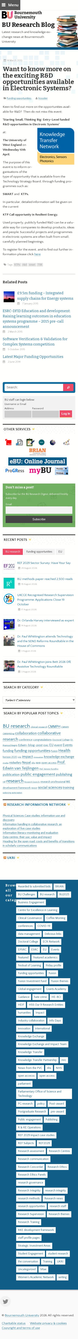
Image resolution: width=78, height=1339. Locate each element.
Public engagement (29, 1119)
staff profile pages (29, 1237)
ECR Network (51, 941)
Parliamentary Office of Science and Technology (39, 1094)
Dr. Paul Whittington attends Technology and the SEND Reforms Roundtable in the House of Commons (45, 641)
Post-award (56, 1103)
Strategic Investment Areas (34, 1245)
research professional (52, 781)
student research (58, 1253)
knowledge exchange (59, 757)
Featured (23, 957)
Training (47, 1261)
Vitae (43, 1269)
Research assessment (31, 1151)
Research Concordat (30, 1167)
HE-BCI (56, 997)
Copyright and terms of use (21, 1328)
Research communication (33, 1159)
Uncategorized (27, 1269)
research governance (30, 1182)
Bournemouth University (23, 17)
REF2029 (44, 1143)
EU (51, 745)
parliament (24, 1083)
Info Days (55, 1020)
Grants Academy (56, 989)
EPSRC (22, 949)
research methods (29, 1198)
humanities (24, 1012)
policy (41, 1103)
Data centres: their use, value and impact (27, 837)
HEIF (21, 1004)
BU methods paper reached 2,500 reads (45, 579)
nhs (33, 763)
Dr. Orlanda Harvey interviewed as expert (45, 620)
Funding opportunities (19, 98)
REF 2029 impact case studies (36, 1135)
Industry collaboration (31, 1020)
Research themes (59, 1214)
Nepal (26, 762)
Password (38, 408)
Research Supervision (31, 1214)
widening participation (12, 793)
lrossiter (43, 98)
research (15, 781)
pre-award (57, 1111)
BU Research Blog (28, 24)
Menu (13, 5)
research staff (58, 1206)
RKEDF (34, 788)
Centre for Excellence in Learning (37, 910)
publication (11, 775)
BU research (16, 726)
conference (25, 739)
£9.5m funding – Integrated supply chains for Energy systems (45, 295)
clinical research (39, 727)
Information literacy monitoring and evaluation (30, 832)
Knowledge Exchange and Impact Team (42, 1044)
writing (62, 1277)
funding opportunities (32, 751)
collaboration (26, 733)
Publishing (52, 1119)
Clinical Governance (30, 918)
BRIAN (59, 886)
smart (32, 264)
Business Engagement (31, 902)
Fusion (54, 751)
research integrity (55, 1190)
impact (27, 757)
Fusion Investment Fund (32, 981)
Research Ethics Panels (32, 1174)
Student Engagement (30, 1253)
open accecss (26, 1075)
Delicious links (53, 933)
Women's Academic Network (36, 1277)
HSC (19, 757)
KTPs (17, 264)
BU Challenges (26, 894)
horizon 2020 (10, 757)
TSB (40, 264)
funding (8, 751)
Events (68, 745)
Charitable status (14, 1323)
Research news (53, 1198)
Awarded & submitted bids (34, 886)
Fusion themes (59, 981)
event (58, 745)
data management (29, 933)
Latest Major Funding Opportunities (33, 357)
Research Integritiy (29, 1190)
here (37, 254)
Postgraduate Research (32, 1111)
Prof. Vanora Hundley (48, 769)
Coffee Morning (55, 918)
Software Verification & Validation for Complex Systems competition (35, 341)
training (68, 788)
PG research (25, 1103)
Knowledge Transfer (30, 1052)
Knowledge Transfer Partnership (37, 1060)
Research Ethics (57, 1167)
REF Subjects (26, 1143)
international (42, 1028)
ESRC (46, 745)
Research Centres (59, 1151)
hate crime (40, 997)
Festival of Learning (29, 965)
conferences (25, 926)
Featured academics (45, 957)
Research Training (28, 1222)
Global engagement (29, 989)
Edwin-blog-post (30, 745)
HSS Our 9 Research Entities (46, 1004)
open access (49, 762)
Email (9, 504)
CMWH (65, 727)
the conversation (28, 1261)
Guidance (23, 997)
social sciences (50, 787)
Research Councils (32, 782)
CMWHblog (8, 734)
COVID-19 (44, 926)
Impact (40, 1012)
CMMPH (54, 727)
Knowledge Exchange (31, 1036)
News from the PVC (30, 1068)
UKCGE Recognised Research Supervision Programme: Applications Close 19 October (45, 599)
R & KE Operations (29, 1127)
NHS (59, 1068)
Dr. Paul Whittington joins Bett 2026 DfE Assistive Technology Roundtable (44, 664)
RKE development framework (36, 1230)
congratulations (42, 739)
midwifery (15, 762)
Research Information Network (36, 805)
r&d (24, 264)
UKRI (11, 858)
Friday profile (53, 965)
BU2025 (64, 894)
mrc (63, 1060)
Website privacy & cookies (48, 1323)
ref (4, 782)
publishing (64, 775)
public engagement (37, 774)
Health (64, 750)
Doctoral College (61, 740)
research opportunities (31, 1206)
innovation (38, 757)
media (6, 763)
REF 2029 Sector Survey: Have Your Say (44, 563)
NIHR (38, 763)
